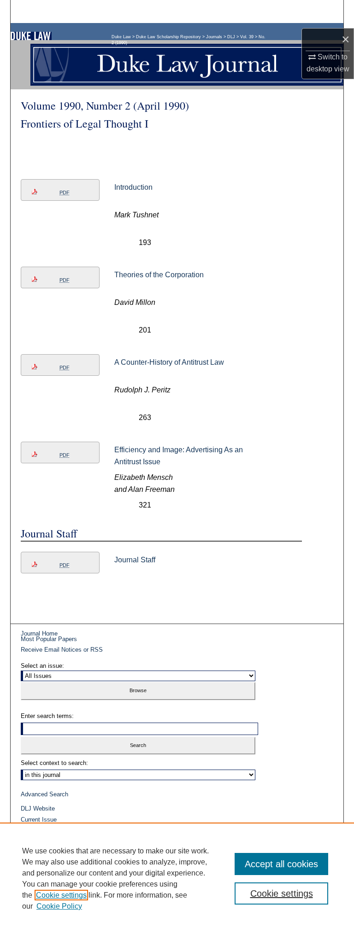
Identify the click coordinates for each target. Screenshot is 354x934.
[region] (177, 878)
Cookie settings (61, 895)
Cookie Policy (59, 906)
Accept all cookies (281, 864)
